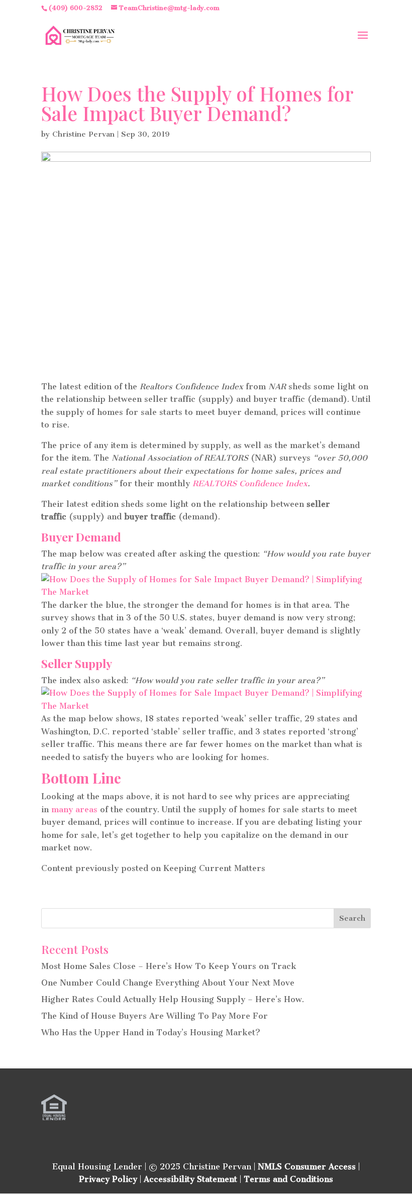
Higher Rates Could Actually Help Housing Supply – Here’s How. (172, 999)
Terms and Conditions (288, 1179)
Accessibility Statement (190, 1179)
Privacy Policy (108, 1179)
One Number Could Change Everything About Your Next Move (167, 983)
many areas (74, 809)
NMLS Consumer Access (307, 1166)
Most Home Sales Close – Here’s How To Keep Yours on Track (168, 966)
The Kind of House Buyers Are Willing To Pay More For (154, 1016)
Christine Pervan (83, 134)
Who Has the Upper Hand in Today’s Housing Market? (150, 1032)
